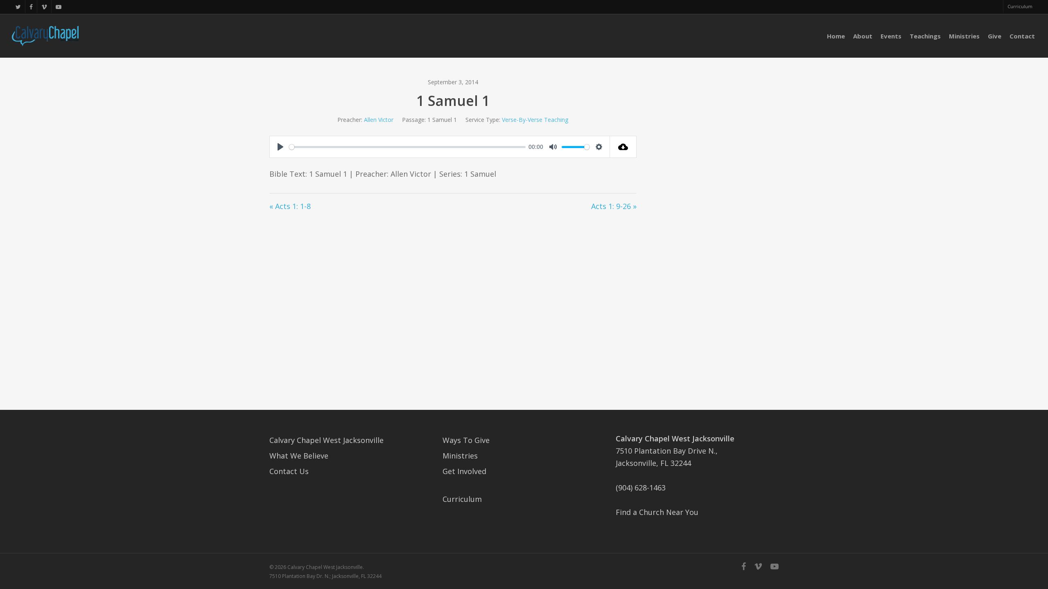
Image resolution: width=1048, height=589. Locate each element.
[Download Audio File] (623, 147)
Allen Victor (378, 120)
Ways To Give (466, 440)
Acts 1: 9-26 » (614, 206)
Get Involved (464, 471)
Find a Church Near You (657, 512)
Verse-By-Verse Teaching (535, 120)
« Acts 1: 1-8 (290, 206)
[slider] (407, 147)
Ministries (460, 456)
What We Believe (298, 456)
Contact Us (289, 471)
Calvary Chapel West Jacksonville (326, 440)
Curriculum (462, 499)
